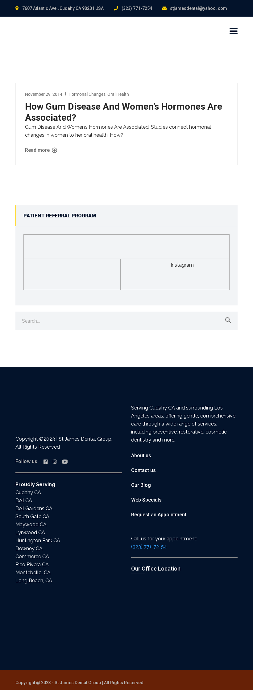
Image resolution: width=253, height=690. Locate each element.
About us (141, 455)
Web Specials (146, 500)
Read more (38, 150)
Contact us (143, 470)
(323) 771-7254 (137, 8)
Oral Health (118, 94)
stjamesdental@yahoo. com (198, 8)
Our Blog (141, 485)
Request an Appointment (158, 515)
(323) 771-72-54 (149, 547)
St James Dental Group (78, 682)
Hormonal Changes (87, 94)
